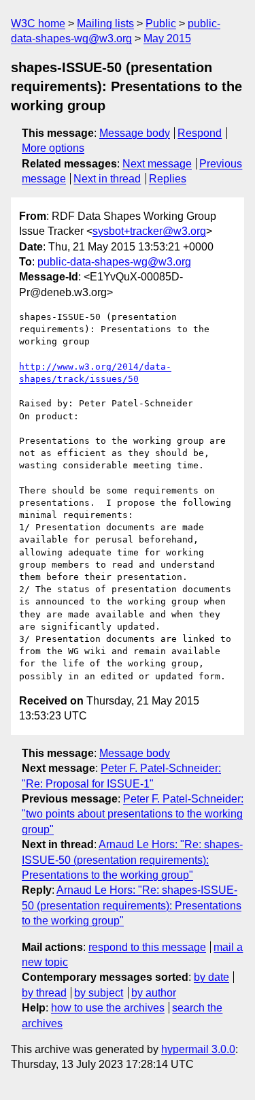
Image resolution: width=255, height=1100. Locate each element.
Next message (157, 163)
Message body (134, 133)
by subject (98, 993)
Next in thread (107, 178)
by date (211, 977)
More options (53, 148)
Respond (199, 133)
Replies (167, 178)
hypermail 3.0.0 (198, 1049)
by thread (44, 993)
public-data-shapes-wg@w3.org (114, 262)
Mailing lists (105, 23)
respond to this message (147, 947)
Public (161, 23)
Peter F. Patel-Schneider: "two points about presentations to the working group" (132, 814)
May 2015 (167, 38)
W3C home (38, 23)
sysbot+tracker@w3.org (149, 231)
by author (153, 993)
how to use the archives (108, 1008)
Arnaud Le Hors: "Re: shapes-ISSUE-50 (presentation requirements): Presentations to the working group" (132, 860)
